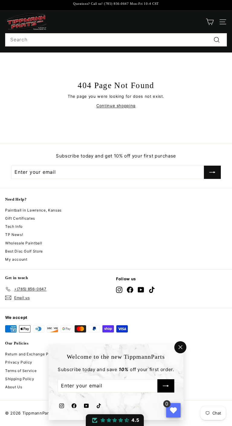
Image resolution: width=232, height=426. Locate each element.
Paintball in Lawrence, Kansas (33, 210)
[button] (115, 420)
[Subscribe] (165, 386)
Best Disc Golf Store (24, 251)
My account (16, 259)
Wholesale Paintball (23, 243)
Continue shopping (116, 105)
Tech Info (14, 226)
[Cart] (210, 22)
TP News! (14, 234)
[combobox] (116, 39)
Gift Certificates (20, 218)
